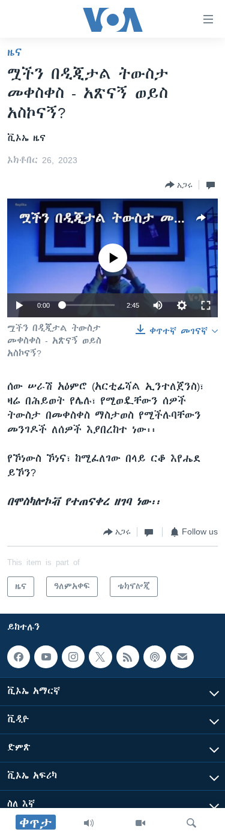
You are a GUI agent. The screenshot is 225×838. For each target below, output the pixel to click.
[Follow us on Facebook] (18, 656)
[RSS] (127, 656)
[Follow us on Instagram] (73, 656)
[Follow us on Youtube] (45, 656)
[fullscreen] (206, 305)
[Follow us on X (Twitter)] (100, 656)
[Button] (179, 185)
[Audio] (89, 823)
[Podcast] (154, 656)
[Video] (140, 823)
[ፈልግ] (191, 823)
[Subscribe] (181, 656)
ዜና (14, 52)
